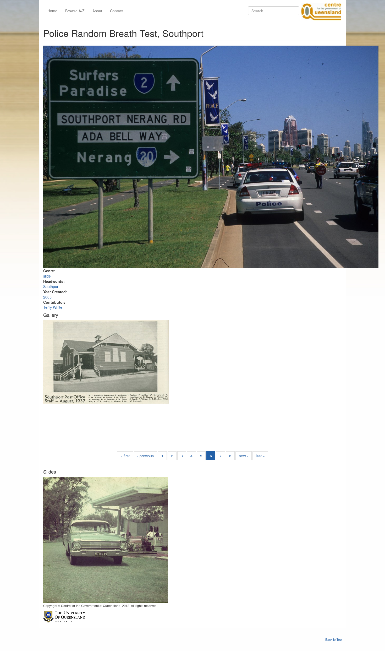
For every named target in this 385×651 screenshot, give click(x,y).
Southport (51, 286)
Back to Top (333, 639)
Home (52, 10)
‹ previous (145, 455)
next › (243, 455)
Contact (116, 10)
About (97, 10)
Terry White (52, 307)
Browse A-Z (75, 10)
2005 (47, 297)
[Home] (320, 10)
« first (125, 455)
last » (260, 455)
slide (47, 276)
